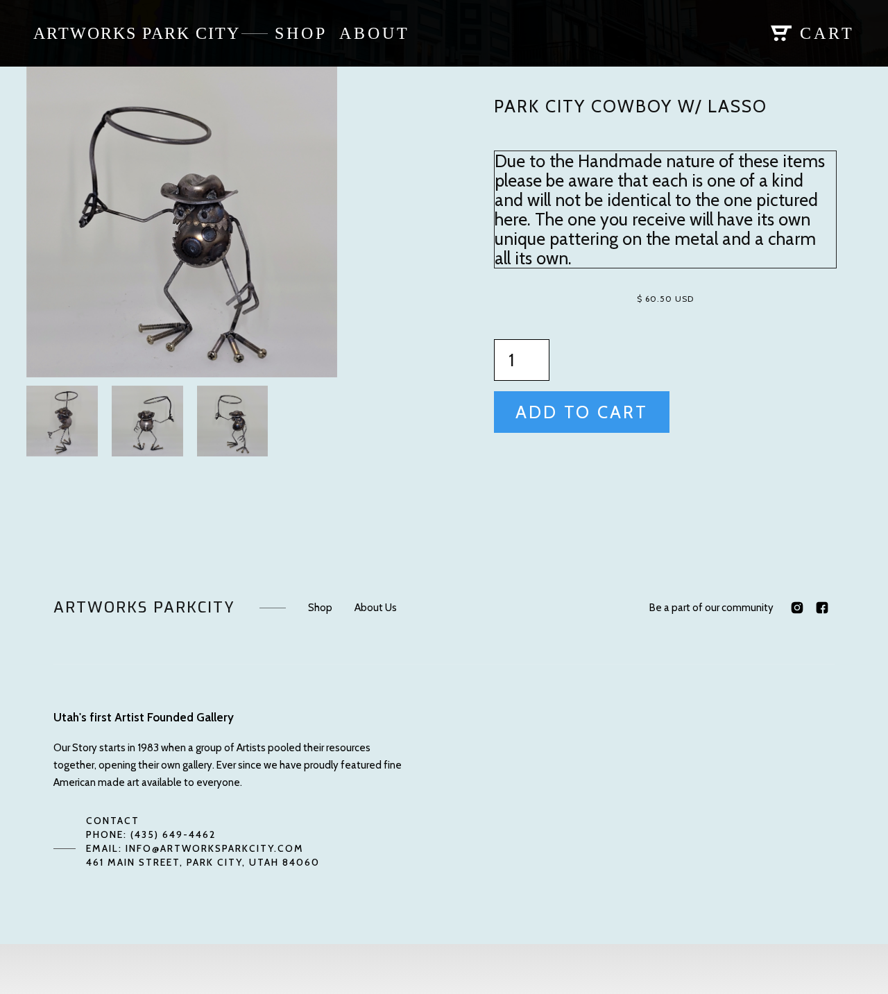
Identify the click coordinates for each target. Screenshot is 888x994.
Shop (320, 607)
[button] (731, 33)
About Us (376, 607)
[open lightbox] (181, 222)
